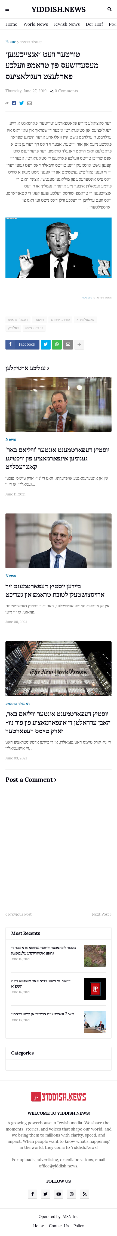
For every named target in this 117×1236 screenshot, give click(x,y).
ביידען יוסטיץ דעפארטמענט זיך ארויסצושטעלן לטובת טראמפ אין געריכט (54, 590)
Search (109, 9)
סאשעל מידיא (85, 320)
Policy (78, 1225)
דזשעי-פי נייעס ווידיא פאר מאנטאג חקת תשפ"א (40, 983)
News (10, 439)
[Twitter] (21, 103)
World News (35, 24)
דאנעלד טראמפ (31, 41)
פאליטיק (13, 328)
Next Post (100, 914)
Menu (7, 9)
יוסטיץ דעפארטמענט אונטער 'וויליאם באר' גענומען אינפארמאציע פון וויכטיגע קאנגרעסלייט (57, 458)
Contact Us (59, 1225)
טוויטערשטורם (60, 320)
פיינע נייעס (87, 297)
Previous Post (20, 914)
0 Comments (66, 91)
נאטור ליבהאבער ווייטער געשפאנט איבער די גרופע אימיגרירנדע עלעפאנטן (43, 950)
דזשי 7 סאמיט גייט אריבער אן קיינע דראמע (42, 1013)
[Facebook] (14, 103)
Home (11, 24)
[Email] (29, 103)
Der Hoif (94, 24)
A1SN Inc (70, 1216)
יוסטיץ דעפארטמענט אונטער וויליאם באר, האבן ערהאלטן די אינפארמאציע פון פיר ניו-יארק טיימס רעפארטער (57, 722)
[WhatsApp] (57, 345)
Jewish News (67, 24)
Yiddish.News (59, 9)
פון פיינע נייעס (34, 328)
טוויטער (39, 320)
